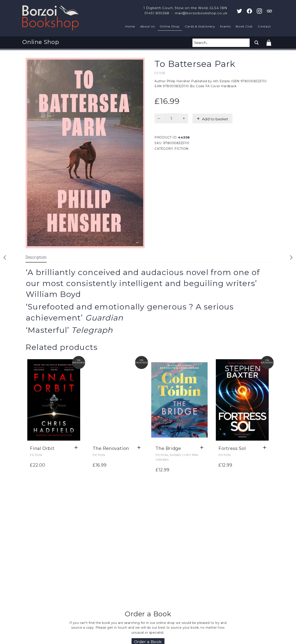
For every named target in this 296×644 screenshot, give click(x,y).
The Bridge (168, 448)
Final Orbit (42, 448)
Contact (264, 26)
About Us (147, 26)
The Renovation (111, 448)
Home (130, 26)
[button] (77, 447)
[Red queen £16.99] (291, 257)
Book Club (244, 26)
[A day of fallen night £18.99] (5, 257)
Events (225, 26)
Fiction (160, 73)
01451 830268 (157, 13)
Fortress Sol (232, 448)
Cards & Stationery (200, 26)
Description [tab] (36, 257)
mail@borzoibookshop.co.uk (201, 13)
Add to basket (215, 119)
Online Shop (170, 26)
